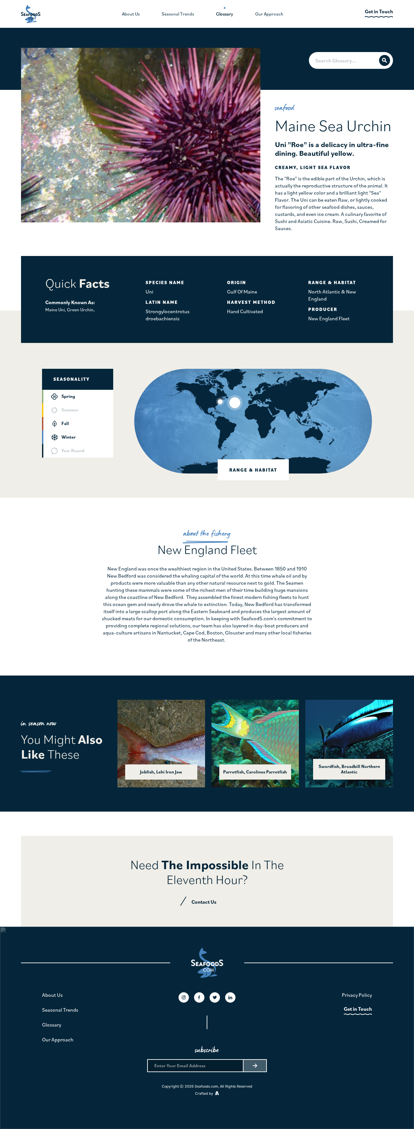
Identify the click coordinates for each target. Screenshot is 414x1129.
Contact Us (203, 902)
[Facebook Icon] (199, 997)
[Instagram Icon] (184, 997)
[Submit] (254, 1065)
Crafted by (205, 1093)
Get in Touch (358, 1009)
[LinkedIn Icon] (230, 997)
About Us (52, 995)
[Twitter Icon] (215, 997)
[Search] (384, 60)
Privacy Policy (357, 994)
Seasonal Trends (60, 1010)
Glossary (51, 1024)
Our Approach (57, 1039)
